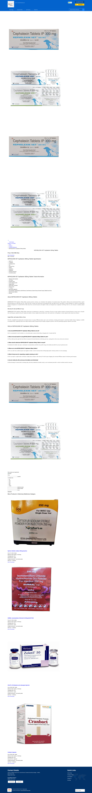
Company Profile (19, 9)
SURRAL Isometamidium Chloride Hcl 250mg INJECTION (21, 618)
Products (10, 246)
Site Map (69, 780)
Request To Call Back (12, 243)
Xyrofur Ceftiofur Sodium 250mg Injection (17, 551)
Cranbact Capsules (12, 752)
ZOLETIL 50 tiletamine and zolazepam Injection (19, 685)
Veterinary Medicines (13, 247)
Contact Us (36, 9)
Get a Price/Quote (11, 255)
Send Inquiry (80, 4)
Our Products (28, 9)
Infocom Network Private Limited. (25, 790)
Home (10, 244)
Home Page (11, 9)
